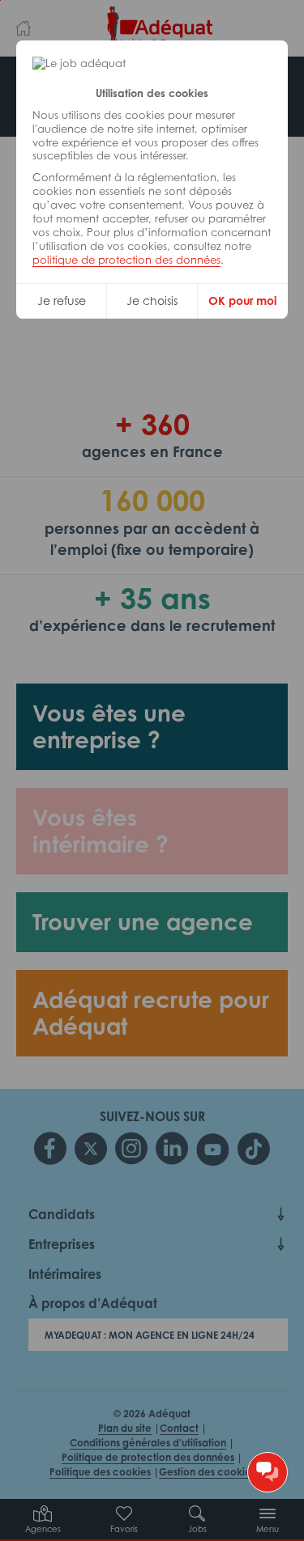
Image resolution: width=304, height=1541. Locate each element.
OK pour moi (242, 300)
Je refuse (61, 300)
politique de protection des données (126, 259)
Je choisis (152, 300)
